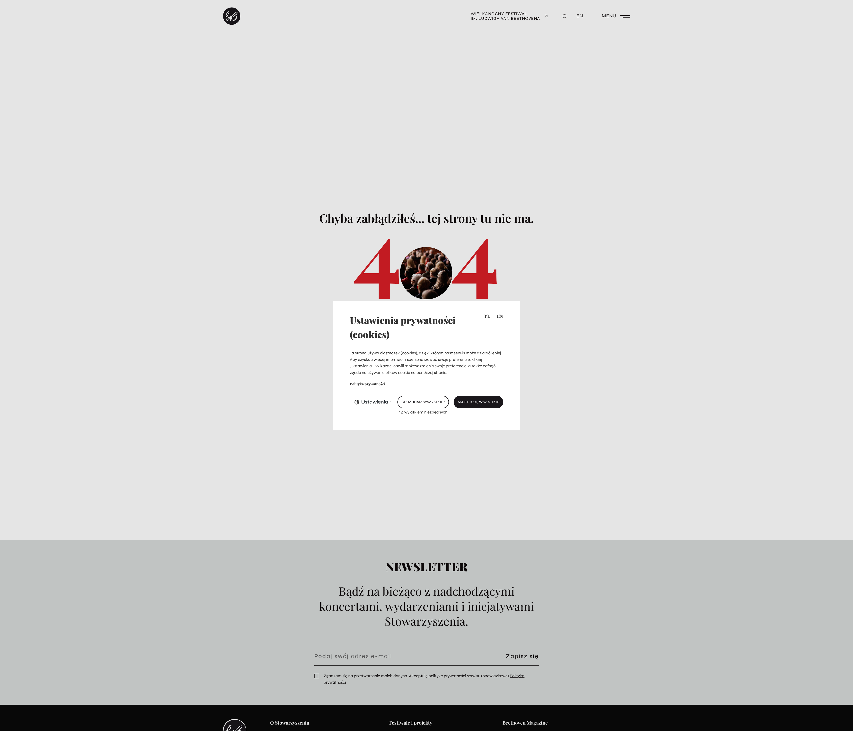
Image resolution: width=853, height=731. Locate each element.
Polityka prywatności (367, 383)
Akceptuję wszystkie (478, 402)
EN (500, 316)
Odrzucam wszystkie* (423, 402)
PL (487, 316)
